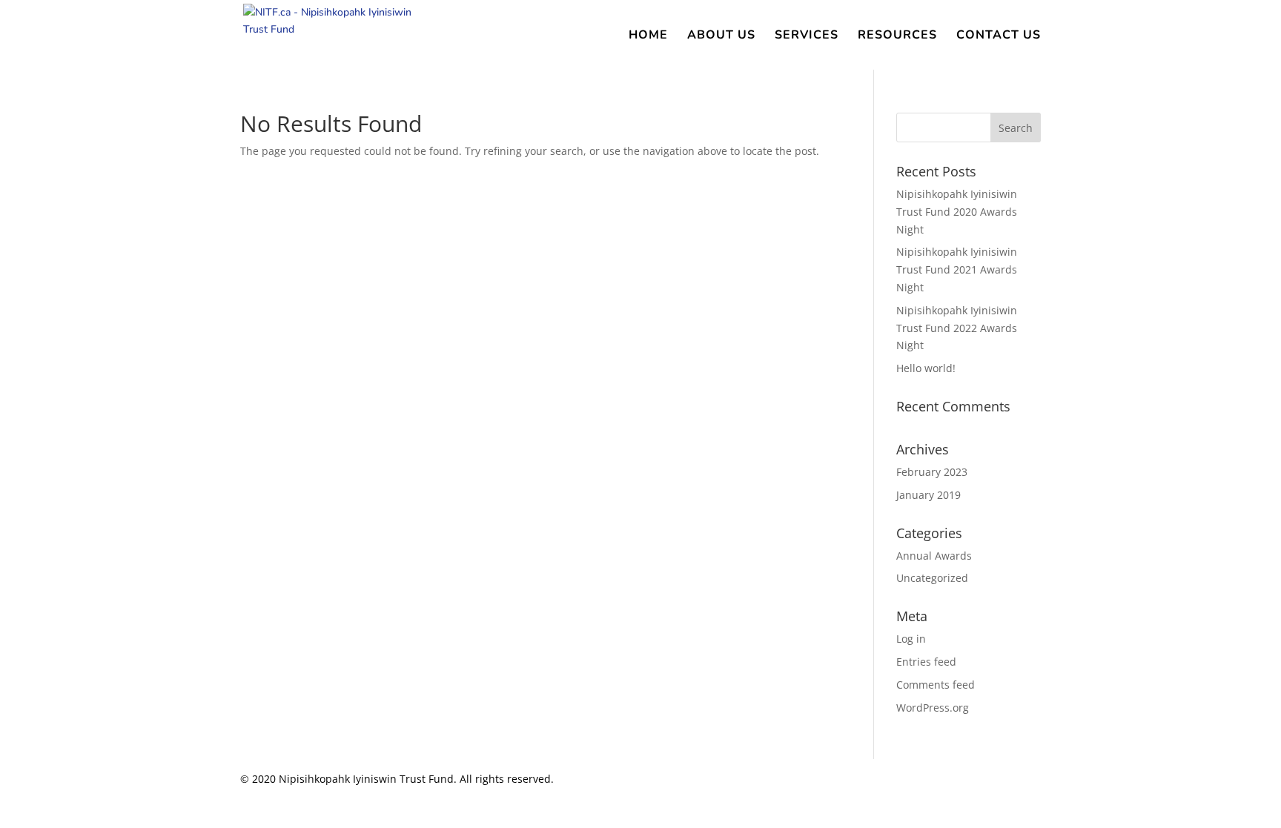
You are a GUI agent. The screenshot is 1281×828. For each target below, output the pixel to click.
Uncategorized (932, 578)
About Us (721, 36)
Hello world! (926, 368)
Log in (911, 639)
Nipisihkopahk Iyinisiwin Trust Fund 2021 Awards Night (956, 269)
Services (806, 36)
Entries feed (926, 662)
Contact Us (998, 36)
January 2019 (928, 495)
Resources (897, 36)
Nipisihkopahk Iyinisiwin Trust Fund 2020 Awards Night (956, 211)
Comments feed (935, 685)
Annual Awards (934, 556)
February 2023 (931, 472)
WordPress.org (932, 708)
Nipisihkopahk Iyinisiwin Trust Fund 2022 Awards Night (956, 328)
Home (648, 36)
